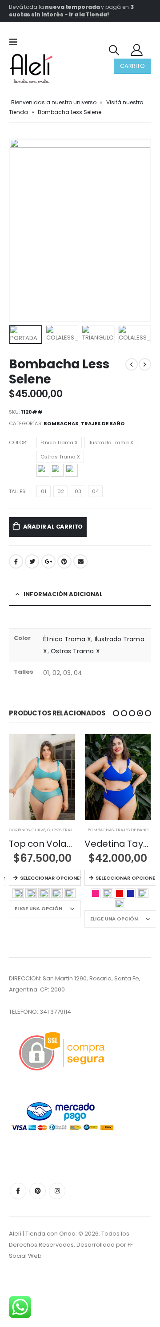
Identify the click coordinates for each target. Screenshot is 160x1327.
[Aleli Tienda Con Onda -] (31, 68)
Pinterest (64, 561)
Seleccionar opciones (50, 877)
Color (17, 442)
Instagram (57, 1191)
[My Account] (137, 49)
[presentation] (20, 230)
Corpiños (19, 830)
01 (43, 491)
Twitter (32, 561)
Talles (17, 491)
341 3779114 (55, 1011)
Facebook (16, 561)
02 (60, 491)
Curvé (38, 830)
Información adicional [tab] (63, 594)
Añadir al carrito (53, 526)
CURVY (54, 830)
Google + (48, 561)
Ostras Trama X (60, 456)
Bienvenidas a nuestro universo (53, 102)
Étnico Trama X (59, 442)
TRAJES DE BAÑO (103, 423)
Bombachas (61, 423)
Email (80, 561)
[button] (116, 713)
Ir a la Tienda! (89, 14)
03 (78, 491)
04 (95, 491)
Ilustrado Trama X (110, 442)
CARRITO (132, 66)
